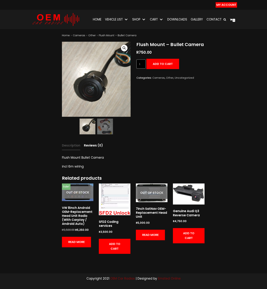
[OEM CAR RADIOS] (55, 19)
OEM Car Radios (122, 278)
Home (97, 19)
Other (92, 35)
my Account (226, 5)
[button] (124, 48)
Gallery (197, 19)
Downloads (177, 19)
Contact (214, 19)
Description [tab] (71, 145)
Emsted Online (169, 278)
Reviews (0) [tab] (93, 145)
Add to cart (163, 64)
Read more (76, 242)
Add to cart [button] (114, 246)
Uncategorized (184, 78)
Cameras (79, 35)
